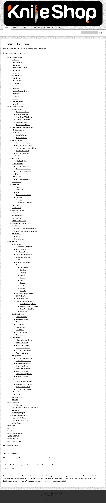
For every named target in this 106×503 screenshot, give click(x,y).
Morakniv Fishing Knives (23, 363)
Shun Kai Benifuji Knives (23, 119)
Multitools (15, 400)
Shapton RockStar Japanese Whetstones (25, 407)
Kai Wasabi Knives (21, 122)
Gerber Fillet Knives (22, 366)
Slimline (22, 288)
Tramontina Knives (18, 210)
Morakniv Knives (21, 327)
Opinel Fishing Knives (22, 371)
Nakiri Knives (16, 65)
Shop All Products (19, 28)
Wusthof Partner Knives (23, 153)
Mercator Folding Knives (23, 262)
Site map (59, 493)
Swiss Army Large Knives (28, 304)
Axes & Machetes (17, 397)
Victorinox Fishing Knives (24, 358)
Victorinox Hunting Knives (24, 350)
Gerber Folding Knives (23, 257)
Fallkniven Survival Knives (24, 381)
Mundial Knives (16, 234)
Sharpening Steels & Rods (20, 420)
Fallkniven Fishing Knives (24, 374)
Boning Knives (16, 86)
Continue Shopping (11, 445)
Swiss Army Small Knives (28, 309)
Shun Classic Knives (22, 114)
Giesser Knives (16, 208)
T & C (58, 28)
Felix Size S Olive (21, 161)
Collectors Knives (17, 392)
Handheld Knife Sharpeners (21, 418)
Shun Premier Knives (22, 112)
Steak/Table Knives (18, 101)
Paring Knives (16, 73)
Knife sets (15, 99)
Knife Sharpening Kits (19, 413)
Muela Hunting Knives (23, 348)
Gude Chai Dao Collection (24, 202)
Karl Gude (19, 197)
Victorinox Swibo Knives (23, 171)
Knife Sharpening (35, 28)
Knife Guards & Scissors (15, 433)
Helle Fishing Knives (22, 376)
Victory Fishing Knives (23, 369)
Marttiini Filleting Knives (23, 361)
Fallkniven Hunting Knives (24, 340)
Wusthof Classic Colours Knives (26, 148)
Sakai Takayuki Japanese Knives (22, 127)
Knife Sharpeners (13, 402)
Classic (18, 236)
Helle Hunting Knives (22, 345)
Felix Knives (15, 158)
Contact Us (48, 28)
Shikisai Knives (16, 177)
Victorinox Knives (17, 164)
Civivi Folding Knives (22, 252)
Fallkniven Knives (17, 215)
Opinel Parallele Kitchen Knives (26, 228)
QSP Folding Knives (22, 296)
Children (22, 275)
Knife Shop (54, 493)
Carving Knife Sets (18, 104)
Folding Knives (16, 244)
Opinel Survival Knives (23, 387)
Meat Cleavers (16, 83)
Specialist (23, 291)
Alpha (18, 187)
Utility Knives (16, 70)
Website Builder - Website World (53, 500)
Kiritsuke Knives (17, 75)
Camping (23, 272)
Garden (22, 283)
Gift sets (22, 285)
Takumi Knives (16, 213)
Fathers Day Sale (12, 438)
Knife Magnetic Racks (14, 431)
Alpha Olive (19, 190)
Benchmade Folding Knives (24, 247)
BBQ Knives (15, 96)
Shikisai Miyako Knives (23, 179)
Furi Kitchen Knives (18, 239)
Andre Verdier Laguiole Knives (21, 223)
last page (52, 476)
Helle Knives (19, 322)
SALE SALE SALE (13, 436)
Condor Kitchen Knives (19, 221)
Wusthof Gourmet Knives (24, 145)
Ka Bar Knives (20, 324)
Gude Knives (16, 184)
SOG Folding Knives (22, 298)
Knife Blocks (11, 426)
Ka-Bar (18, 260)
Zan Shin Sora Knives (18, 156)
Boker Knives (16, 205)
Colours (22, 278)
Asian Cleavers (16, 81)
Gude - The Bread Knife (23, 195)
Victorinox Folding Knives (24, 301)
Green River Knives (22, 319)
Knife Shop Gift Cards (14, 441)
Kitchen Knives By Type (14, 57)
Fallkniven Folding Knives (24, 254)
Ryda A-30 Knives (21, 138)
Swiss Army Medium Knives (29, 306)
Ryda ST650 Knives (22, 135)
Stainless (23, 270)
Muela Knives (20, 330)
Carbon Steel (24, 267)
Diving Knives (16, 394)
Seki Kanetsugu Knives (19, 130)
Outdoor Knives (12, 241)
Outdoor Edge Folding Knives (25, 293)
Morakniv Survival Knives (24, 384)
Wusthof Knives (17, 140)
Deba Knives (16, 93)
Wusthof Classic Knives (23, 143)
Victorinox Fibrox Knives (23, 166)
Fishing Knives (16, 356)
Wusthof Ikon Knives (22, 151)
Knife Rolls (10, 428)
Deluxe (22, 280)
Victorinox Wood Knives (23, 169)
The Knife (19, 200)
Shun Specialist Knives (23, 125)
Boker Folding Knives (22, 249)
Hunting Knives (16, 337)
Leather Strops (16, 423)
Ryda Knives (15, 132)
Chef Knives (15, 60)
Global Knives (16, 174)
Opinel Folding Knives (22, 265)
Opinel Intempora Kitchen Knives (26, 231)
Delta (17, 192)
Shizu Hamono (16, 182)
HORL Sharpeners (17, 405)
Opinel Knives (16, 226)
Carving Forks (16, 88)
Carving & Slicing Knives (19, 68)
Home (7, 28)
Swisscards (23, 311)
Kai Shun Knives (17, 109)
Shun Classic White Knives (24, 117)
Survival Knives (16, 379)
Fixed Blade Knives (18, 314)
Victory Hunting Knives (23, 353)
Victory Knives (16, 218)
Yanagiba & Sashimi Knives (20, 91)
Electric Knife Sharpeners (20, 415)
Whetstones (15, 410)
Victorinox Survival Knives (24, 389)
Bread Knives (16, 78)
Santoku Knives (17, 62)
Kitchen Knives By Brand (15, 106)
